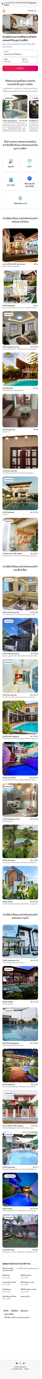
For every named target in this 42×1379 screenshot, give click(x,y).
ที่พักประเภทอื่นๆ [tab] (7, 1268)
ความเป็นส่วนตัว (17, 1369)
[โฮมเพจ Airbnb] (4, 10)
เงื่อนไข (26, 1369)
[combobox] (20, 54)
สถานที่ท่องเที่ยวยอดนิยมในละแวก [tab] (28, 1268)
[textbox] (11, 61)
